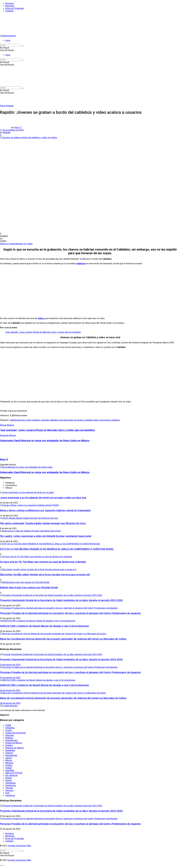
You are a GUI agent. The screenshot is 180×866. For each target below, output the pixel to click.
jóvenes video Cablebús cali (31, 420)
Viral (7, 793)
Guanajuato (10, 750)
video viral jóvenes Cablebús (106, 420)
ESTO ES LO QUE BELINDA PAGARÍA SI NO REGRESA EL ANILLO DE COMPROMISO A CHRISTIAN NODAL (57, 549)
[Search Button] (23, 45)
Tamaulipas (10, 783)
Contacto (9, 11)
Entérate (10, 106)
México (8, 760)
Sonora (8, 780)
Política (8, 765)
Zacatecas (10, 795)
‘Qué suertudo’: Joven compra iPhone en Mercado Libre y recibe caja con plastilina (43, 332)
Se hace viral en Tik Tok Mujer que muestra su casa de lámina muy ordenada (43, 561)
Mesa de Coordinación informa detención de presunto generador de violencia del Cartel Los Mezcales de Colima (63, 638)
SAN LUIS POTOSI (13, 773)
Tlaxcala (9, 788)
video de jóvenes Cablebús (80, 420)
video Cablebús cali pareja (56, 420)
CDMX (8, 725)
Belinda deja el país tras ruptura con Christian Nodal (29, 587)
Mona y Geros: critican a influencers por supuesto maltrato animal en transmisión (45, 510)
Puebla (8, 768)
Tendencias (10, 785)
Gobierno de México (14, 748)
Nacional (9, 763)
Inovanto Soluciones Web (19, 845)
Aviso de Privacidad (14, 8)
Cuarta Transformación (15, 733)
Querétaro (9, 770)
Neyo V (18, 127)
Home (3, 106)
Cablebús (14, 420)
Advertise (9, 6)
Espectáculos (11, 740)
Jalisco (8, 758)
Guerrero (9, 753)
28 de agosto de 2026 (10, 690)
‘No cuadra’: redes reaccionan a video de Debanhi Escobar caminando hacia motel (45, 536)
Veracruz (9, 790)
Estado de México (13, 743)
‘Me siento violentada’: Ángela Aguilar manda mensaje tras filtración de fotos (43, 523)
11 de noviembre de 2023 (12, 130)
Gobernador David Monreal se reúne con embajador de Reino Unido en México (44, 472)
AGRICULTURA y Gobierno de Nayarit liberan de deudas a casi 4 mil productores (44, 626)
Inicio (7, 40)
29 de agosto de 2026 (10, 664)
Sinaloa (8, 778)
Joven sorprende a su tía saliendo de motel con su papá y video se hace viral (43, 497)
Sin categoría (11, 775)
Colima (8, 730)
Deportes (9, 735)
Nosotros (9, 3)
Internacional (11, 755)
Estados (9, 745)
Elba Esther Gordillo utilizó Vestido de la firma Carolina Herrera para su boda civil (45, 574)
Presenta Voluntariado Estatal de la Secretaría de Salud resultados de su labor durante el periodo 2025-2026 (61, 600)
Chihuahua (9, 728)
